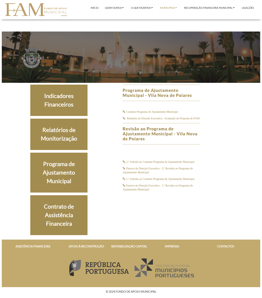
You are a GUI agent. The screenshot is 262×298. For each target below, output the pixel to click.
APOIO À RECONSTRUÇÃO (86, 246)
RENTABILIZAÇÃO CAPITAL (129, 246)
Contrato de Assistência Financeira (59, 215)
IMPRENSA (172, 246)
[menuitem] (95, 8)
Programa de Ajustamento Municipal (59, 172)
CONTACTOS (225, 246)
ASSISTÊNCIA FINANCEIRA (33, 246)
